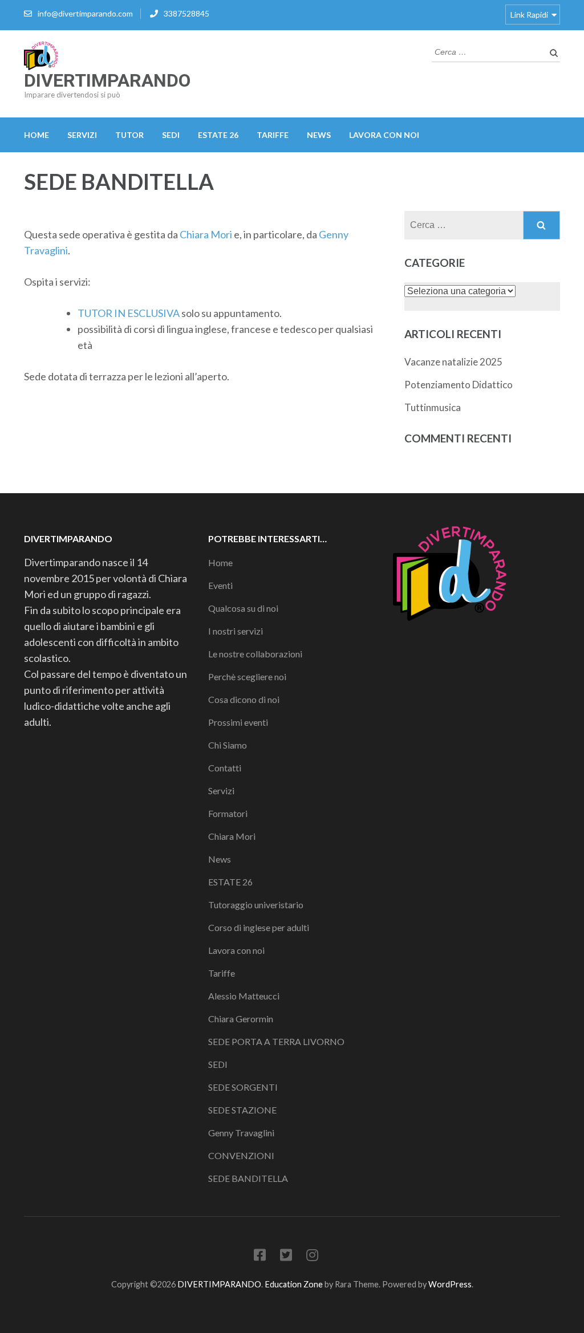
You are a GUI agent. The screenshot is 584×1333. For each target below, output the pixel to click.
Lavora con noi (384, 135)
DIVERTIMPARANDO (107, 80)
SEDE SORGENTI (243, 1087)
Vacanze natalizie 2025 (453, 362)
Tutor (129, 135)
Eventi (220, 585)
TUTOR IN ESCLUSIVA (129, 313)
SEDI (171, 135)
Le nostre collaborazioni (255, 653)
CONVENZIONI (241, 1155)
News (319, 135)
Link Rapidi (529, 14)
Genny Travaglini (241, 1132)
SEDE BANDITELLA (248, 1178)
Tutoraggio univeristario (255, 904)
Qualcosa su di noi (243, 608)
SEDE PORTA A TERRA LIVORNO (276, 1041)
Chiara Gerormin (240, 1018)
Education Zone (295, 1284)
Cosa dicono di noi (243, 699)
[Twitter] (286, 1257)
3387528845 (186, 13)
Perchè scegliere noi (247, 676)
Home (36, 135)
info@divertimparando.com (85, 13)
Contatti (224, 767)
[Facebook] (260, 1257)
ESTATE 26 (218, 135)
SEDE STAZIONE (242, 1109)
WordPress (450, 1284)
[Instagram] (312, 1257)
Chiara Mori (206, 234)
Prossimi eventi (238, 722)
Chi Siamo (227, 744)
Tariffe (273, 135)
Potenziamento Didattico (458, 385)
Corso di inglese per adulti (258, 927)
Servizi (82, 135)
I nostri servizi (235, 630)
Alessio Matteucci (243, 995)
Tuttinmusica (432, 407)
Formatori (228, 813)
